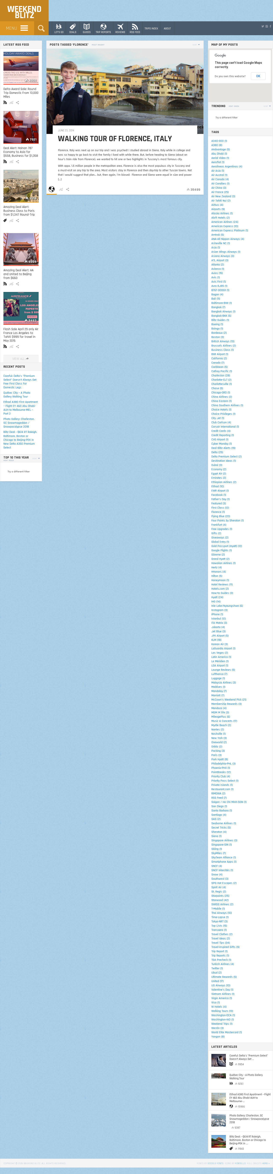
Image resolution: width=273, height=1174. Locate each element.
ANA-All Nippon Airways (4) (227, 239)
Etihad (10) (217, 486)
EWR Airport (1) (220, 491)
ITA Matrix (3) (219, 623)
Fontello (240, 1163)
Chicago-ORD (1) (220, 393)
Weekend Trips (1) (221, 1024)
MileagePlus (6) (220, 717)
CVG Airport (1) (219, 439)
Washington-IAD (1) (222, 1020)
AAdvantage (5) (220, 149)
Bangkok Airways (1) (223, 311)
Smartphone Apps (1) (224, 862)
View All (18, 359)
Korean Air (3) (219, 644)
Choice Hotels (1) (221, 410)
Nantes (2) (217, 729)
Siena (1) (216, 836)
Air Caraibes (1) (220, 184)
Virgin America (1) (221, 998)
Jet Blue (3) (218, 631)
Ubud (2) (216, 973)
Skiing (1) (216, 849)
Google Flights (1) (221, 550)
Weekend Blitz (24, 12)
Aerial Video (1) (220, 158)
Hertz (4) (216, 567)
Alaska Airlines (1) (222, 213)
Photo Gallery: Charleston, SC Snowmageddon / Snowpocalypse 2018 (19, 423)
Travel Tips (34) (220, 943)
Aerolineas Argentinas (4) (226, 166)
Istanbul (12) (218, 619)
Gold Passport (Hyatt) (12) (226, 546)
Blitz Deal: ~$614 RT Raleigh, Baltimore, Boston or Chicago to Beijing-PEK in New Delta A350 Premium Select (20, 440)
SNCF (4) (216, 866)
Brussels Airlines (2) (223, 346)
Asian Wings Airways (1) (225, 252)
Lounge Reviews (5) (223, 670)
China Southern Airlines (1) (227, 405)
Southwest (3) (219, 879)
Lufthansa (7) (219, 674)
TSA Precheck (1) (221, 960)
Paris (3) (216, 755)
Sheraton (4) (219, 832)
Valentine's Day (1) (222, 990)
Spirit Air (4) (218, 887)
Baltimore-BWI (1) (221, 303)
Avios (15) (217, 273)
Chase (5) (217, 388)
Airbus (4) (217, 205)
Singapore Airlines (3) (224, 840)
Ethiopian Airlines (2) (223, 482)
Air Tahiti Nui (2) (221, 201)
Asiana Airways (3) (222, 256)
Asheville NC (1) (220, 243)
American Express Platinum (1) (229, 230)
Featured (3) (218, 503)
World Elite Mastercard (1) (226, 1032)
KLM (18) (216, 640)
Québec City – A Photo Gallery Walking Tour (16, 395)
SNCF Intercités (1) (222, 870)
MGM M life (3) (220, 712)
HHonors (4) (218, 572)
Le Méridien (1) (220, 661)
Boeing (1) (217, 324)
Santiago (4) (218, 815)
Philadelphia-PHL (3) (223, 764)
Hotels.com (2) (220, 589)
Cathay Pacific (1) (221, 371)
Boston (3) (217, 337)
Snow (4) (216, 875)
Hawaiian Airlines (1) (223, 563)
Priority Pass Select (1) (224, 781)
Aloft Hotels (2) (220, 218)
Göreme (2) (218, 555)
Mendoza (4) (219, 708)
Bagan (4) (217, 294)
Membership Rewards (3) (226, 704)
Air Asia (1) (217, 171)
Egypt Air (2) (218, 474)
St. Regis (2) (218, 892)
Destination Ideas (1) (223, 461)
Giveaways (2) (219, 538)
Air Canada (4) (220, 179)
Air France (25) (220, 192)
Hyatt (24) (217, 597)
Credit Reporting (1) (222, 435)
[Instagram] (267, 26)
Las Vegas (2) (219, 653)
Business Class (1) (222, 350)
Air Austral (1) (219, 175)
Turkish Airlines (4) (222, 964)
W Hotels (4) (219, 1007)
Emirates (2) (218, 478)
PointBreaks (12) (221, 772)
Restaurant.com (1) (222, 789)
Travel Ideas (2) (220, 938)
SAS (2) (216, 819)
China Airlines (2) (221, 397)
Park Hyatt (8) (219, 759)
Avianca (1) (217, 269)
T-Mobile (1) (218, 909)
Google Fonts (216, 1163)
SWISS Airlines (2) (222, 904)
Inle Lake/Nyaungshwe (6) (227, 606)
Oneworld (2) (219, 742)
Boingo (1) (217, 329)
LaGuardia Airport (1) (223, 648)
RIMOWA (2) (218, 793)
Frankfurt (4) (218, 525)
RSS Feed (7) (219, 798)
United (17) (217, 981)
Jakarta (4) (218, 627)
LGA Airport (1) (219, 666)
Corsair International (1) (225, 427)
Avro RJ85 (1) (219, 286)
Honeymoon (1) (220, 580)
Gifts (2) (216, 533)
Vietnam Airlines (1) (222, 994)
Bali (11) (215, 299)
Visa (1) (215, 1002)
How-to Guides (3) (222, 593)
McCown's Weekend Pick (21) (228, 700)
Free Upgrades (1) (221, 529)
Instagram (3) (219, 610)
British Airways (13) (222, 341)
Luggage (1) (218, 678)
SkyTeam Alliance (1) (223, 857)
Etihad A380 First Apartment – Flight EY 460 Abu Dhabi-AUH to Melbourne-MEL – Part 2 (20, 408)
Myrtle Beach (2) (221, 725)
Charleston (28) (220, 375)
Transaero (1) (219, 930)
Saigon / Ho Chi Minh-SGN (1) (229, 802)
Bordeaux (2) (219, 333)
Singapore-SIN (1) (221, 845)
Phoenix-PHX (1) (220, 768)
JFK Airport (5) (220, 636)
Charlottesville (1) (221, 384)
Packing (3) (218, 751)
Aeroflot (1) (217, 162)
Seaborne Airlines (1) (223, 823)
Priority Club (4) (220, 776)
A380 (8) (216, 145)
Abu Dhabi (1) (219, 154)
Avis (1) (215, 277)
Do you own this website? (230, 76)
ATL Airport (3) (219, 260)
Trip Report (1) (219, 951)
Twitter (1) (217, 968)
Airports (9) (218, 209)
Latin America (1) (221, 657)
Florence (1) (218, 512)
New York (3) (219, 738)
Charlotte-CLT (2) (221, 380)
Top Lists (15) (219, 926)
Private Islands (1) (222, 785)
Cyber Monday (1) (221, 444)
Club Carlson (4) (221, 422)
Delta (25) (217, 452)
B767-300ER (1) (220, 290)
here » (266, 1163)
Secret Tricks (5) (221, 828)
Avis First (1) (218, 282)
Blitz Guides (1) (220, 320)
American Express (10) (224, 226)
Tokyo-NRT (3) (219, 921)
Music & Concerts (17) (224, 721)
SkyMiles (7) (218, 853)
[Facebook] (270, 26)
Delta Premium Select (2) (226, 457)
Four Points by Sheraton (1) (227, 520)
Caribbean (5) (219, 367)
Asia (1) (215, 248)
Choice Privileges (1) (223, 414)
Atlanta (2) (217, 265)
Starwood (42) (220, 900)
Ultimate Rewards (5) (224, 977)
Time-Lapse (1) (220, 917)
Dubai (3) (216, 465)
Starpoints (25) (220, 896)
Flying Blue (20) (220, 516)
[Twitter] (263, 26)
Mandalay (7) (219, 691)
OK (258, 76)
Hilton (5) (216, 576)
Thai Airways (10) (221, 913)
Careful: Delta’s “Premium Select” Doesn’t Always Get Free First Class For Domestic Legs (19, 382)
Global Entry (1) (220, 542)
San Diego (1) (219, 806)
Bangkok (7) (218, 307)
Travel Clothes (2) (221, 934)
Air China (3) (218, 188)
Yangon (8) (218, 1037)
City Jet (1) (217, 418)
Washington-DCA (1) (223, 1015)
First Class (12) (220, 508)
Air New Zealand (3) (223, 196)
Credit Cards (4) (221, 431)
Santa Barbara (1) (221, 811)
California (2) (219, 358)
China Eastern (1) (221, 401)
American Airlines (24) (224, 222)
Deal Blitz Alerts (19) (223, 448)
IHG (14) (216, 602)
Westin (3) (217, 1028)
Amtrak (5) (217, 235)
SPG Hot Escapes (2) (224, 883)
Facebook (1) (218, 495)
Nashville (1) (218, 734)
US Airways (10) (220, 985)
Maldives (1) (218, 687)
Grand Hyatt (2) (220, 559)
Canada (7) (217, 363)
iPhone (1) (217, 614)
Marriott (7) (217, 695)
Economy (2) (218, 469)
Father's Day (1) (220, 499)
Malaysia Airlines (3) (223, 683)
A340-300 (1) (219, 141)
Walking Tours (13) (222, 1011)
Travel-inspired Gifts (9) (225, 947)
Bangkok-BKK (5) (221, 316)
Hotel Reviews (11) (222, 584)
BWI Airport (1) (219, 354)
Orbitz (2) (216, 747)
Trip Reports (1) (220, 956)
